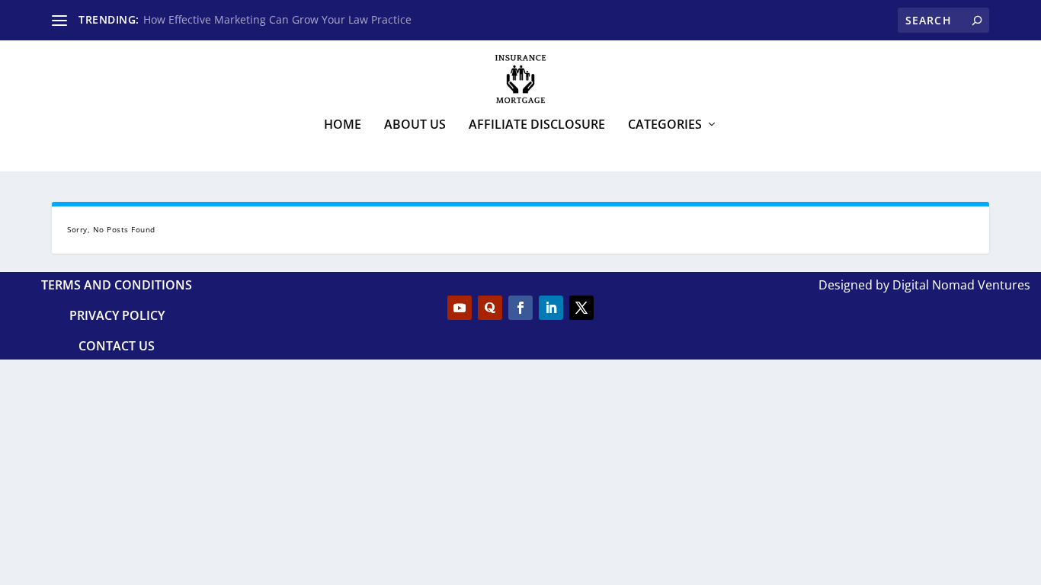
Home (342, 125)
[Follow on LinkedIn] (551, 308)
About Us (415, 125)
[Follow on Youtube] (459, 308)
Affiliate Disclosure (537, 125)
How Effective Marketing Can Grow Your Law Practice (277, 19)
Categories (665, 125)
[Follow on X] (581, 308)
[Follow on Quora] (490, 308)
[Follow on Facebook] (520, 308)
